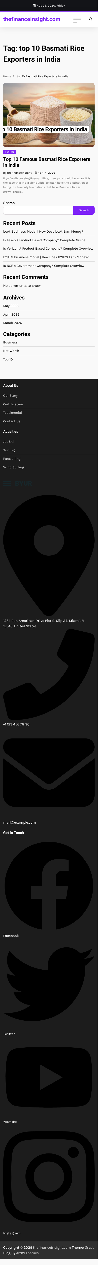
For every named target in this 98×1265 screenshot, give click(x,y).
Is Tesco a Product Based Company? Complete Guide (44, 240)
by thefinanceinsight (17, 172)
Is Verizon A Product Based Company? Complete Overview (48, 248)
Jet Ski (8, 442)
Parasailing (12, 459)
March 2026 (12, 323)
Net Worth (11, 351)
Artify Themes (27, 1253)
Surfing (9, 450)
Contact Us (11, 421)
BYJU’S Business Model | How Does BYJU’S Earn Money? (46, 257)
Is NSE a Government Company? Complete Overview (43, 266)
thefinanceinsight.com (31, 19)
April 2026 (11, 314)
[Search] (90, 19)
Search (9, 203)
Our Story (10, 396)
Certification (13, 404)
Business (10, 342)
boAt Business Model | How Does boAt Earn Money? (43, 231)
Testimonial (12, 413)
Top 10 (9, 151)
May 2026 (11, 306)
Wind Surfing (13, 467)
